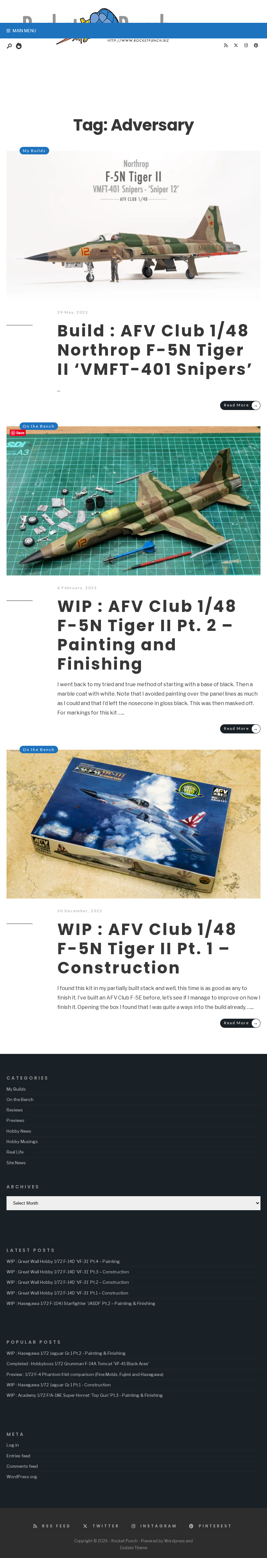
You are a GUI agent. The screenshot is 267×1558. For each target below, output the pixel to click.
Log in (13, 1445)
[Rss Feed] (225, 45)
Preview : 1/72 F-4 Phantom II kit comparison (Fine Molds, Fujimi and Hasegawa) (85, 1374)
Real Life (15, 1151)
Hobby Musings (22, 1141)
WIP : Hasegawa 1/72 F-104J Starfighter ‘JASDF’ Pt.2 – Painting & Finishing (81, 1303)
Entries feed (18, 1455)
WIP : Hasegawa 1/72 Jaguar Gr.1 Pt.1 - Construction (59, 1384)
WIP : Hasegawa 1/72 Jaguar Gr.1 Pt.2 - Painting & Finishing (66, 1353)
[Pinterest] (255, 45)
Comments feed (22, 1466)
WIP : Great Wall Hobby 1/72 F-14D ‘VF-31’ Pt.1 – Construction (67, 1293)
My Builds (34, 150)
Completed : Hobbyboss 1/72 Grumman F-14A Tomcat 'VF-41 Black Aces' (78, 1363)
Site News (16, 1162)
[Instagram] (245, 45)
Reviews (15, 1109)
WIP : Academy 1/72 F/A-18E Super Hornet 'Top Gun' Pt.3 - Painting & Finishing (85, 1395)
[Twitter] (235, 45)
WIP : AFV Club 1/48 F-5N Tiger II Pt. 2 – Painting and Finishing (147, 635)
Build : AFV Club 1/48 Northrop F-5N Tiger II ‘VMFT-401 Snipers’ (155, 349)
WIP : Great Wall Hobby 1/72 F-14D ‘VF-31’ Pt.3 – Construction (68, 1271)
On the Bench (39, 426)
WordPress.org (22, 1476)
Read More (241, 405)
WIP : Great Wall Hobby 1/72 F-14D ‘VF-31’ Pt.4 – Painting (63, 1261)
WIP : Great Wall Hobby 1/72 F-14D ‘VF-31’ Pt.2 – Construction (68, 1282)
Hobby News (19, 1131)
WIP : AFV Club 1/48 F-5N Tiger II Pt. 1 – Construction (147, 948)
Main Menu (24, 30)
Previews (15, 1120)
